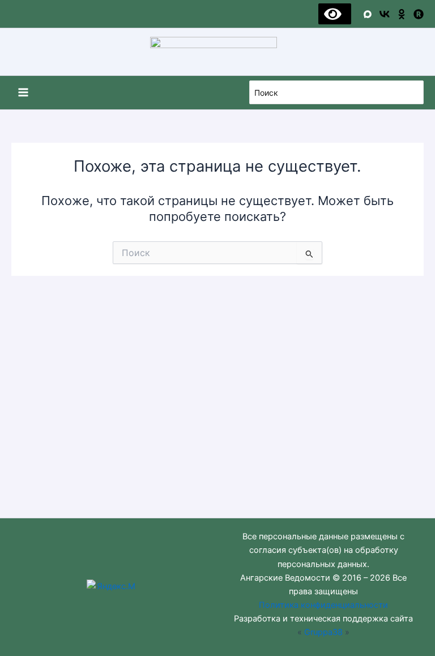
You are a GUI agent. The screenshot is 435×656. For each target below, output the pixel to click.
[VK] (384, 14)
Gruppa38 (323, 632)
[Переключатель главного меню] (23, 92)
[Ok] (401, 14)
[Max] (367, 14)
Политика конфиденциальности (323, 605)
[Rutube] (418, 14)
